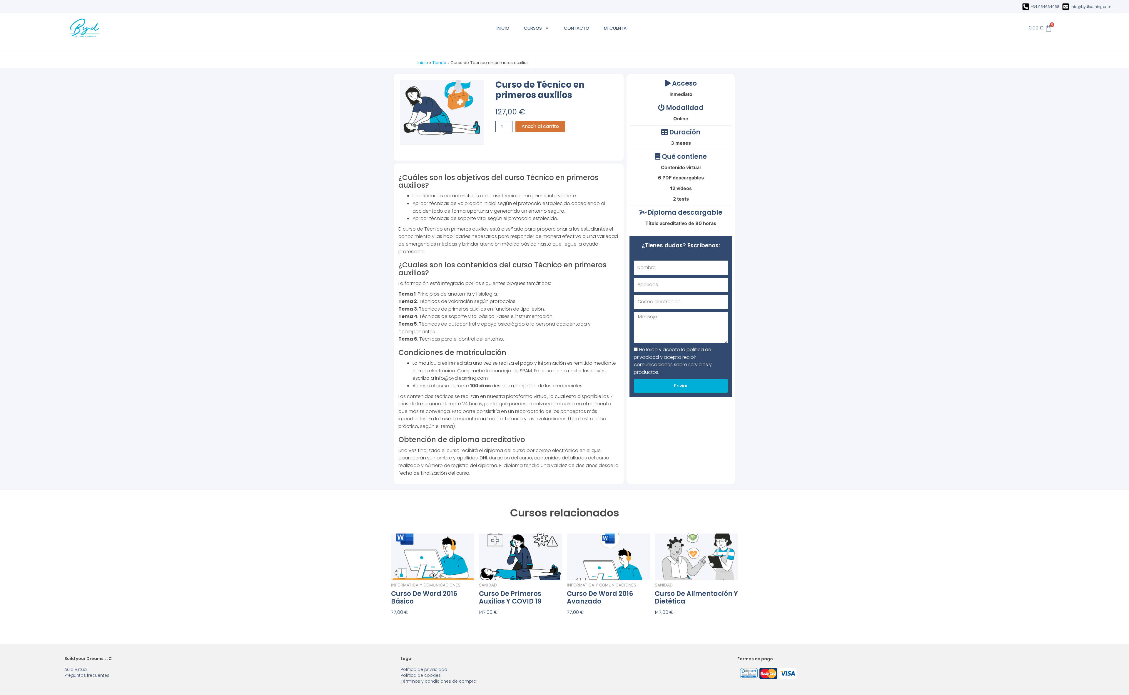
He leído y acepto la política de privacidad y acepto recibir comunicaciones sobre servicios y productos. (673, 361)
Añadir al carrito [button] (410, 622)
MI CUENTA (615, 28)
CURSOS (533, 28)
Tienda (439, 63)
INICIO (503, 28)
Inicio (422, 63)
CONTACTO (576, 28)
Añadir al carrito (540, 126)
